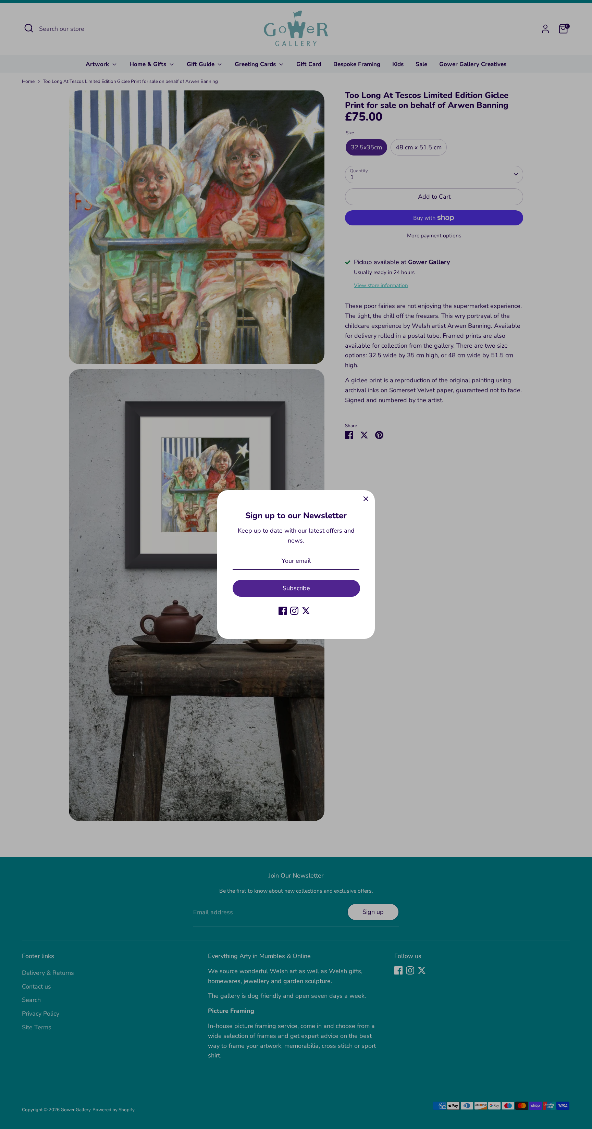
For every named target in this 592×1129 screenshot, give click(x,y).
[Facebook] (283, 611)
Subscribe (296, 588)
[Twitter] (306, 611)
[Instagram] (294, 611)
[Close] (365, 499)
